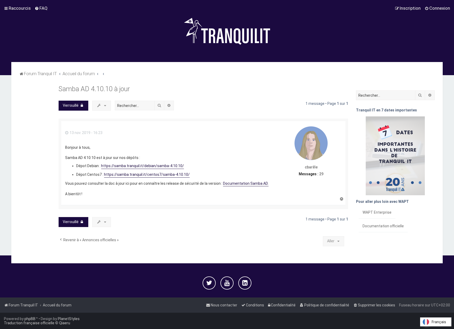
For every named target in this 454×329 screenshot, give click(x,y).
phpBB (29, 319)
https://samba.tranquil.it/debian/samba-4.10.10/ (142, 166)
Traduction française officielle (29, 323)
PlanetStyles (69, 319)
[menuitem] (41, 8)
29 (321, 174)
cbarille (311, 167)
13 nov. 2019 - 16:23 (85, 133)
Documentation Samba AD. (246, 183)
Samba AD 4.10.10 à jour (94, 89)
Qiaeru (64, 323)
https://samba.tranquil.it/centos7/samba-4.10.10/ (147, 174)
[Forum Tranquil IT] (227, 31)
